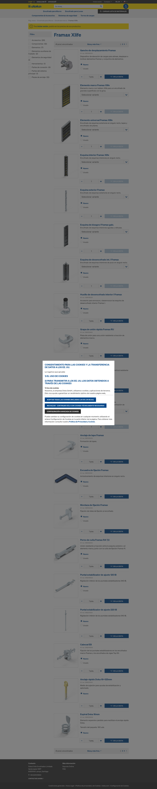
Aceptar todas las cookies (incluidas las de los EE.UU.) (70, 400)
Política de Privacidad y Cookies (82, 421)
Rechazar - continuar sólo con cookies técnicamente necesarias (75, 406)
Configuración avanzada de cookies (63, 411)
